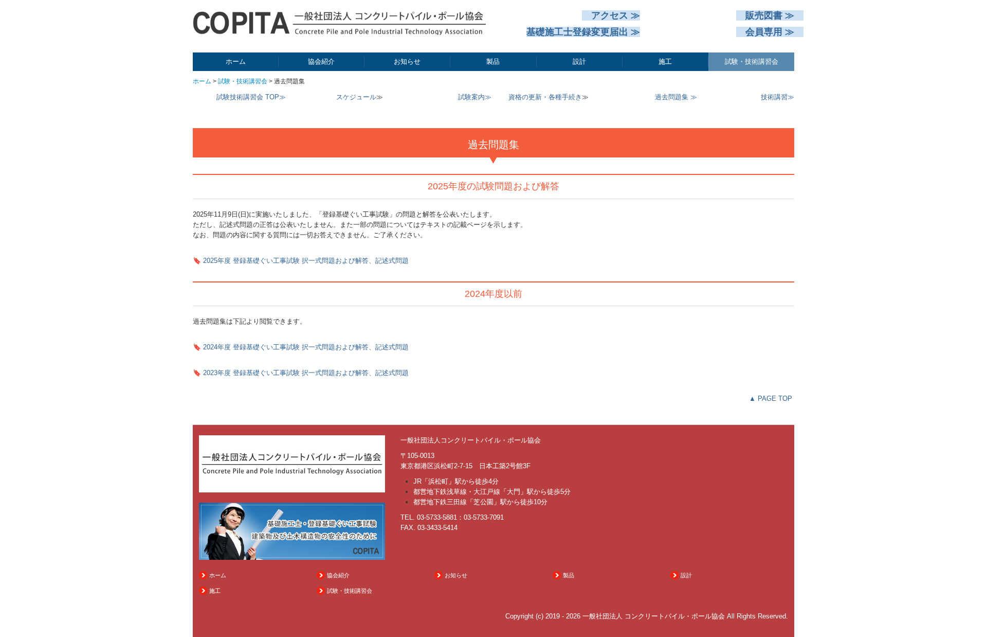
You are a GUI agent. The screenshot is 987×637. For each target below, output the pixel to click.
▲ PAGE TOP (770, 398)
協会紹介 (321, 61)
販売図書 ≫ (769, 15)
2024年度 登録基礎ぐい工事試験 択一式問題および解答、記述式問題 (306, 347)
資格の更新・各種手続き (545, 97)
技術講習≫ (777, 97)
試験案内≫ (474, 97)
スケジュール (356, 97)
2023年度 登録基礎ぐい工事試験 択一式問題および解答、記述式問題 (306, 373)
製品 (493, 61)
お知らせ (407, 61)
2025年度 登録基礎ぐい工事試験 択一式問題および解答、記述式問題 (306, 260)
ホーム (236, 61)
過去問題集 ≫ (676, 97)
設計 (579, 61)
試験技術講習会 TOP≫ (251, 97)
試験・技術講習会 (751, 61)
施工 (665, 61)
